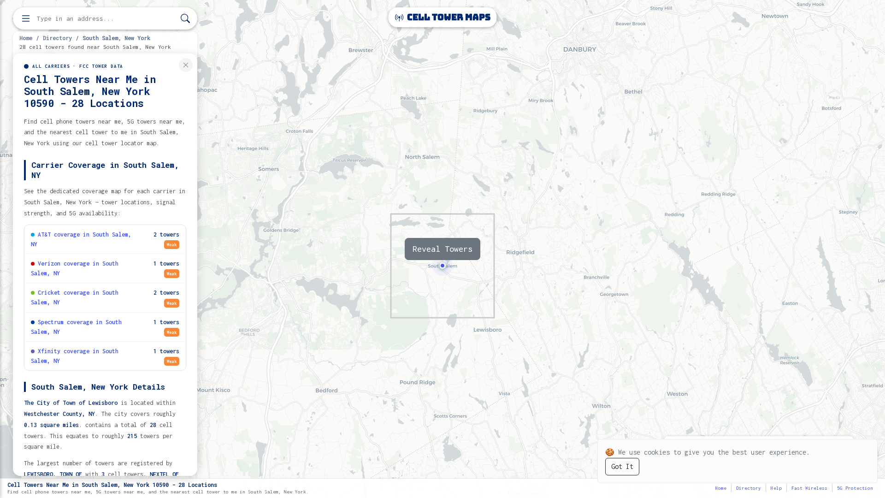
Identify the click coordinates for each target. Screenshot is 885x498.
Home (25, 38)
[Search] (185, 18)
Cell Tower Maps (447, 17)
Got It (622, 466)
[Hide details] (186, 65)
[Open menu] (26, 18)
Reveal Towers (442, 249)
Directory (57, 38)
